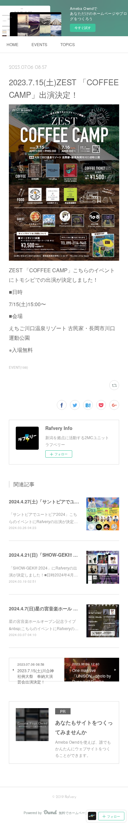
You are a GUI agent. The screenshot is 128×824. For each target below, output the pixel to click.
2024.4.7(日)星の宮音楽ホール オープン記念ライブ (62, 608)
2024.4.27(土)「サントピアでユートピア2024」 (58, 501)
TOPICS (67, 44)
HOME (12, 44)
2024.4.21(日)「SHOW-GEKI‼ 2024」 (48, 554)
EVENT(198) (18, 367)
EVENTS (39, 44)
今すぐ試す (83, 27)
